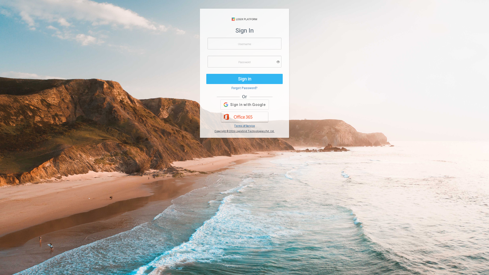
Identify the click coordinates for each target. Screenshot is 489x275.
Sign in (244, 78)
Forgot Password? (244, 88)
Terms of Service (244, 126)
